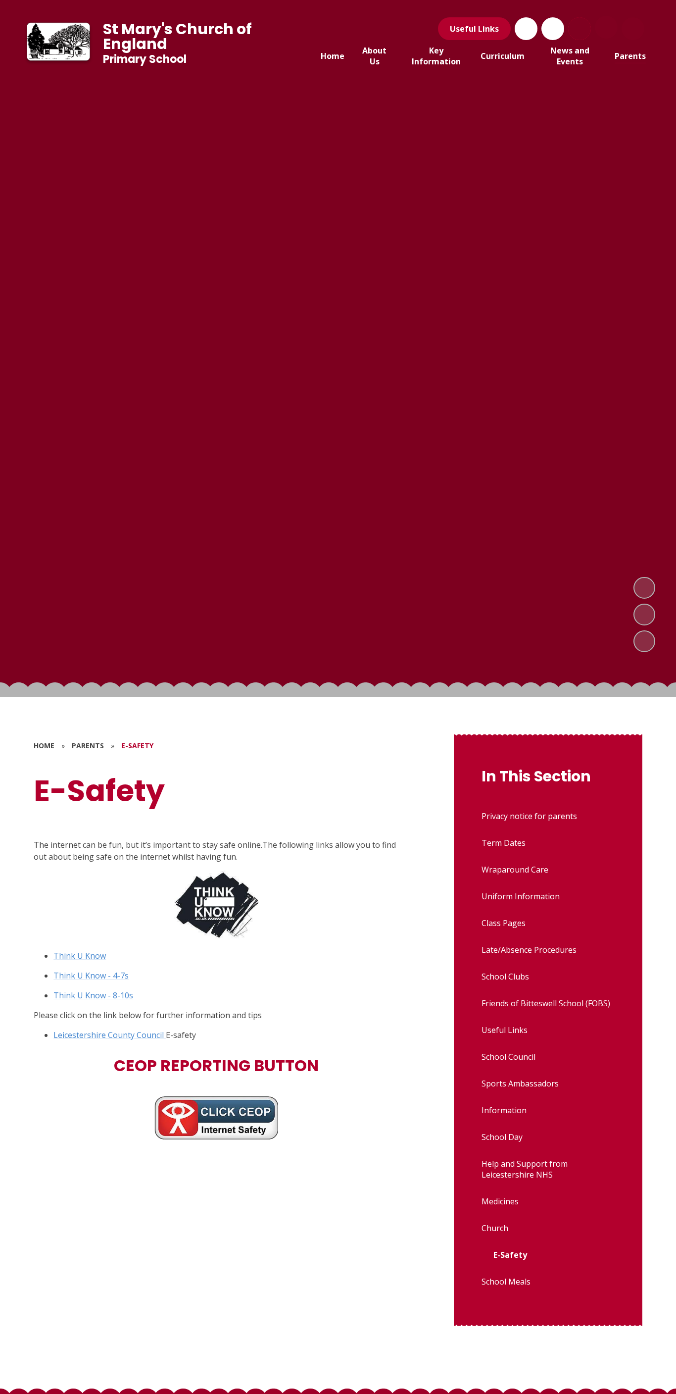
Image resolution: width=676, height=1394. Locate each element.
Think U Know (79, 955)
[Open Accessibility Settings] (633, 28)
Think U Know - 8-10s (93, 995)
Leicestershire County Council (109, 1035)
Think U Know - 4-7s (91, 975)
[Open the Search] (579, 28)
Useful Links (474, 28)
